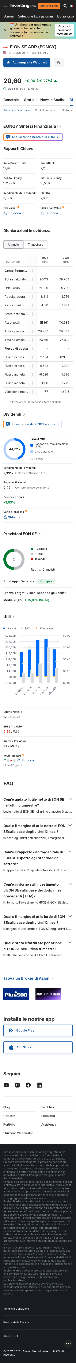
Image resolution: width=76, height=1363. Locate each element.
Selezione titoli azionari (35, 16)
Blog (6, 1107)
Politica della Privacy (16, 1322)
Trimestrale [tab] (35, 244)
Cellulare (9, 1116)
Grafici (29, 100)
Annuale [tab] (13, 244)
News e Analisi (52, 100)
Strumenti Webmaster (18, 1133)
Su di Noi (47, 1107)
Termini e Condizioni (16, 1308)
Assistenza (48, 1124)
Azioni (9, 16)
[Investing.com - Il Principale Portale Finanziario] (23, 6)
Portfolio (9, 1124)
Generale (11, 100)
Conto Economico (46, 110)
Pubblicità (48, 1116)
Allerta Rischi (11, 1336)
